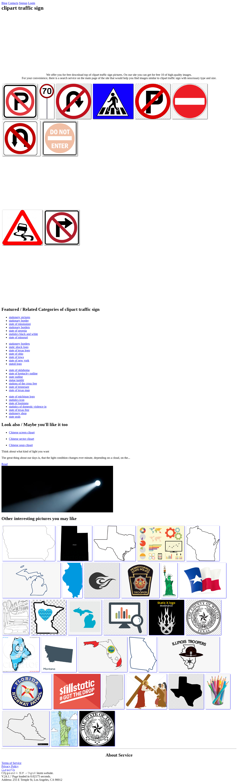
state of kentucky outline (23, 373)
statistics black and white (23, 334)
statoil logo (15, 363)
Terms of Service (11, 763)
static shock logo (18, 347)
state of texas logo (19, 350)
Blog (4, 3)
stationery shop (18, 413)
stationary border (19, 320)
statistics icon (16, 399)
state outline (16, 376)
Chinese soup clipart (21, 445)
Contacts (13, 3)
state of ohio (16, 353)
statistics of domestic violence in (27, 406)
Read (4, 464)
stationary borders (19, 327)
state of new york (19, 360)
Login (31, 3)
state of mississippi (20, 324)
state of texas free (19, 410)
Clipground (18, 771)
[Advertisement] (119, 42)
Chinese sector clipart (21, 438)
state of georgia (18, 330)
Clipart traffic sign (13, 113)
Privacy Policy (10, 766)
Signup (23, 3)
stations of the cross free (23, 383)
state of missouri (18, 337)
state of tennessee (19, 386)
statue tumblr (16, 380)
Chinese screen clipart (22, 432)
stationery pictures (19, 317)
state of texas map (19, 390)
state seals (14, 416)
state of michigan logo (22, 396)
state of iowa (16, 357)
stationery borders (19, 343)
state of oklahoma (19, 370)
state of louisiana (18, 403)
